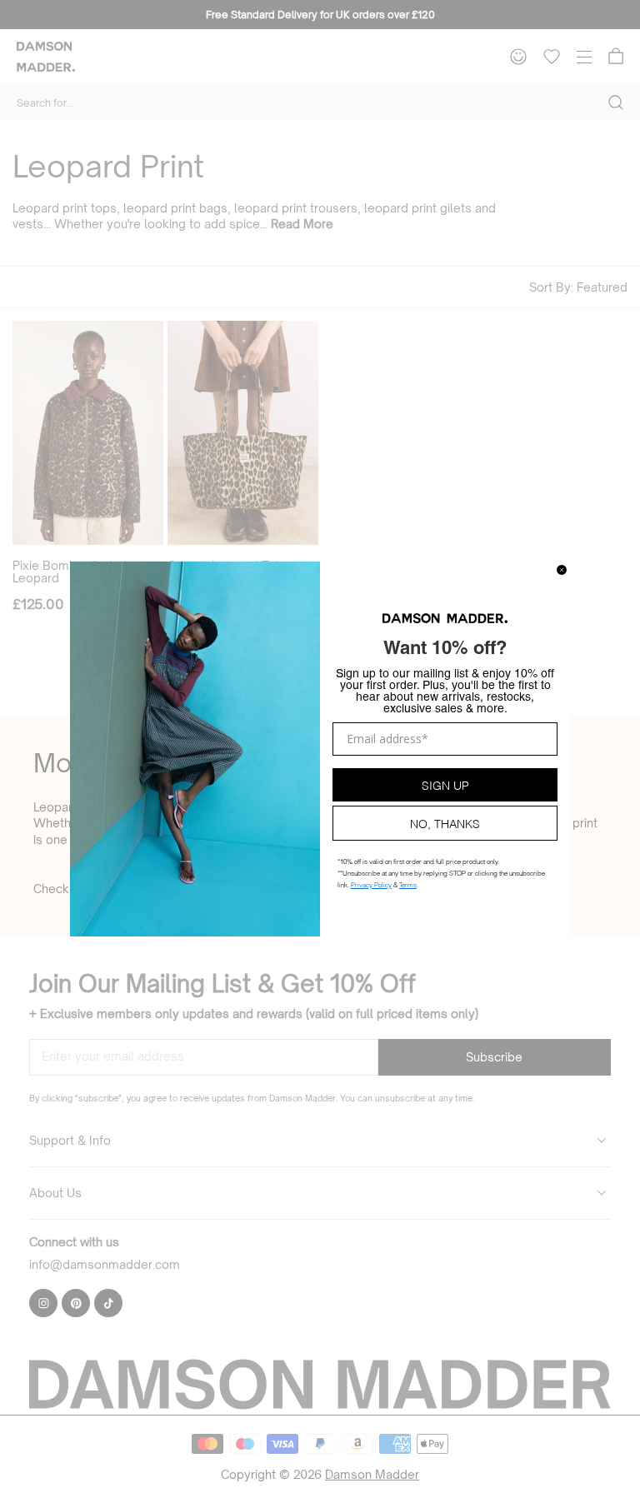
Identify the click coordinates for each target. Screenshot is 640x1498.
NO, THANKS (445, 823)
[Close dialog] (562, 570)
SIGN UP (445, 784)
